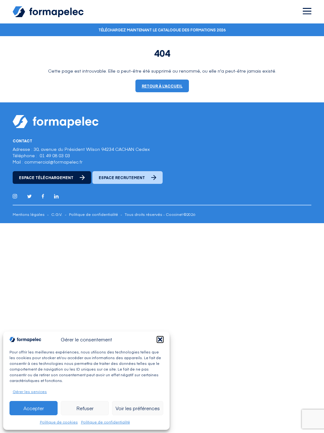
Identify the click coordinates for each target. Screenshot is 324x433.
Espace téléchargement (46, 177)
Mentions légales (29, 214)
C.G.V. (56, 214)
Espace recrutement (122, 177)
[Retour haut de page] (305, 414)
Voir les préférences (137, 408)
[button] (160, 339)
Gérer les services (30, 391)
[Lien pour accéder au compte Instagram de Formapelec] (15, 196)
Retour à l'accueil (162, 85)
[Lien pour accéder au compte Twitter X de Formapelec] (29, 196)
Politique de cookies (59, 421)
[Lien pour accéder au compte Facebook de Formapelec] (43, 196)
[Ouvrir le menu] (307, 11)
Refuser (85, 408)
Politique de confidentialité (105, 421)
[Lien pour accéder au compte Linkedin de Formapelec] (56, 196)
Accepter (33, 408)
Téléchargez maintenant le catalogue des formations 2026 (162, 29)
